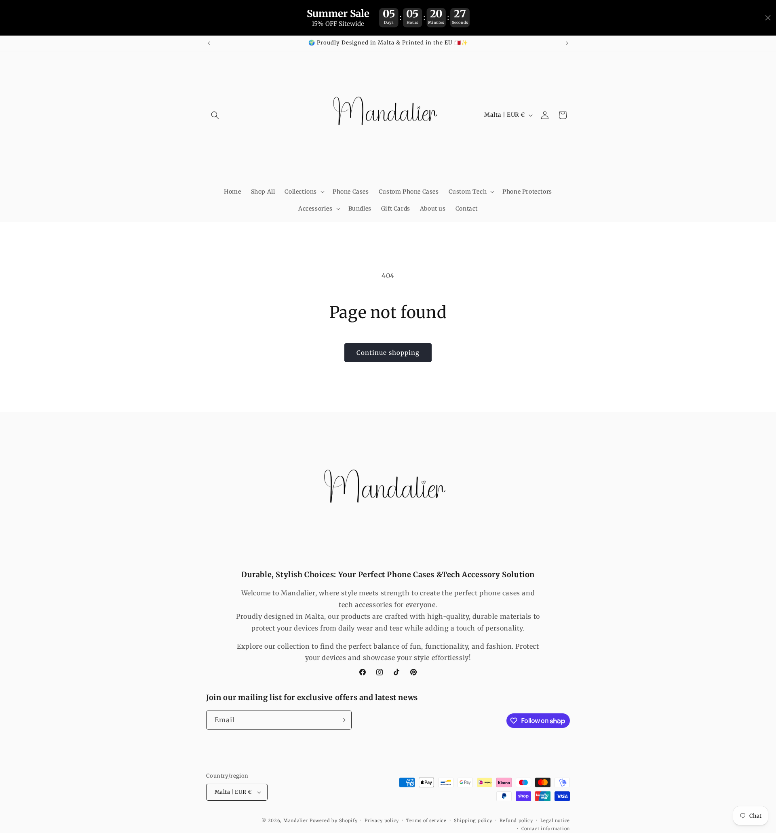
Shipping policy (473, 820)
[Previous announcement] (209, 43)
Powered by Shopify (334, 820)
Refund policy (516, 820)
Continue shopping (388, 352)
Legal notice (555, 820)
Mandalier (295, 820)
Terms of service (426, 820)
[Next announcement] (567, 43)
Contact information (545, 828)
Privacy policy (382, 820)
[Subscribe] (342, 720)
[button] (215, 115)
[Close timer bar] (768, 18)
